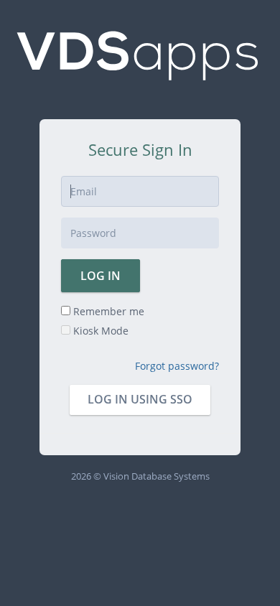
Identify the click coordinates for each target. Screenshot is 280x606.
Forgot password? (177, 366)
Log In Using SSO (140, 399)
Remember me (107, 311)
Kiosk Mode (99, 330)
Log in (100, 276)
